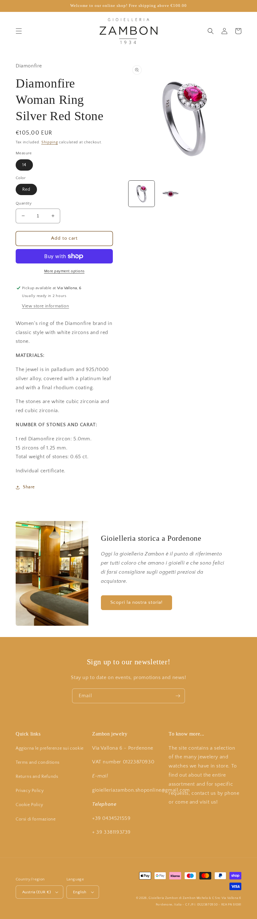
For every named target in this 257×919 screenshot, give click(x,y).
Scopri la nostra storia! (136, 602)
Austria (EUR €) (36, 892)
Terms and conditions (38, 762)
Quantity (24, 203)
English (80, 892)
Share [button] (29, 487)
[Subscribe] (178, 695)
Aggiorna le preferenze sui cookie (50, 748)
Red (26, 189)
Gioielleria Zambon (163, 898)
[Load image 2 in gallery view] (171, 194)
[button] (19, 31)
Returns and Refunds (37, 776)
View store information (45, 306)
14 (24, 164)
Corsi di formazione (35, 819)
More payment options (64, 271)
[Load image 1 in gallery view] (141, 194)
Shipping (49, 142)
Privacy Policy (30, 790)
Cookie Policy (29, 804)
